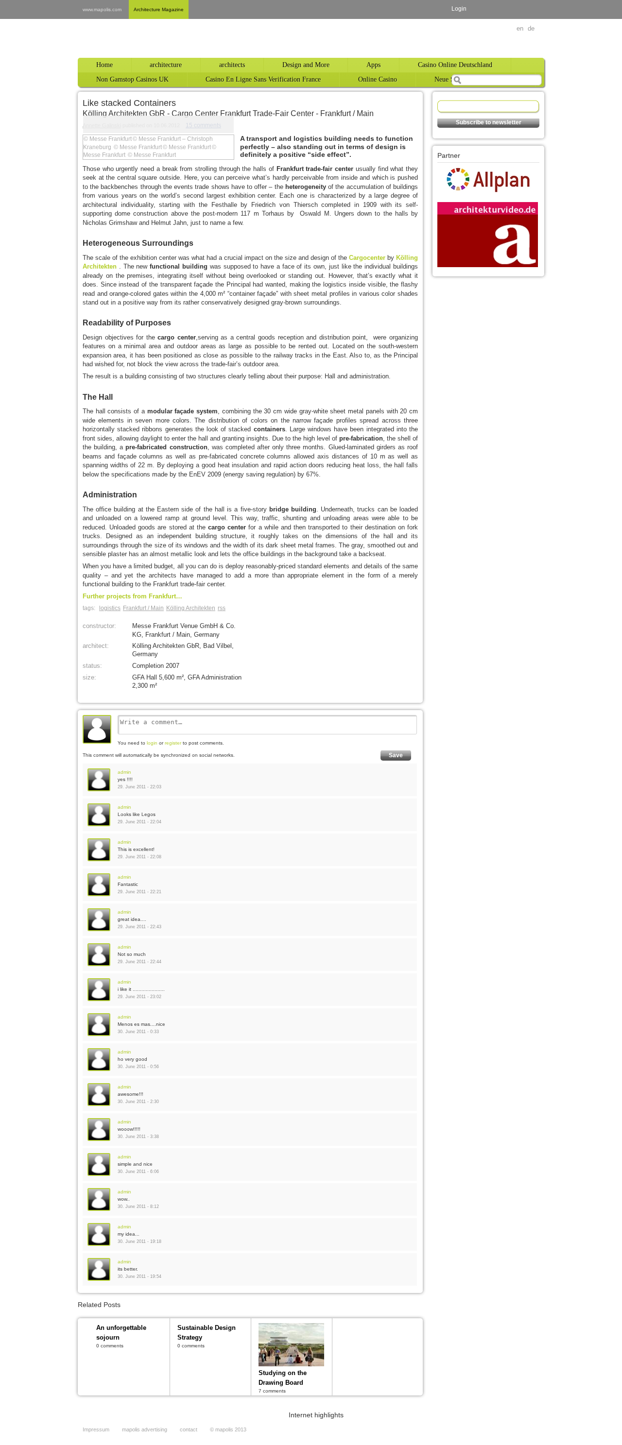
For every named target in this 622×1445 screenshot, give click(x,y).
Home (104, 64)
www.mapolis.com (102, 9)
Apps (373, 64)
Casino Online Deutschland (455, 64)
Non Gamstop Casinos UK (132, 79)
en (520, 28)
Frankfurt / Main (143, 608)
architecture (166, 64)
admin (124, 772)
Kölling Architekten (190, 608)
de (531, 28)
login (152, 743)
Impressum (96, 1429)
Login (458, 8)
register (173, 743)
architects (232, 64)
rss (221, 608)
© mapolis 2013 (228, 1429)
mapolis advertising (144, 1429)
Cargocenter (368, 257)
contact (188, 1429)
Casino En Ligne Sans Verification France (263, 79)
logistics (110, 608)
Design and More (305, 64)
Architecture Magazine (159, 9)
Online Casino (377, 79)
